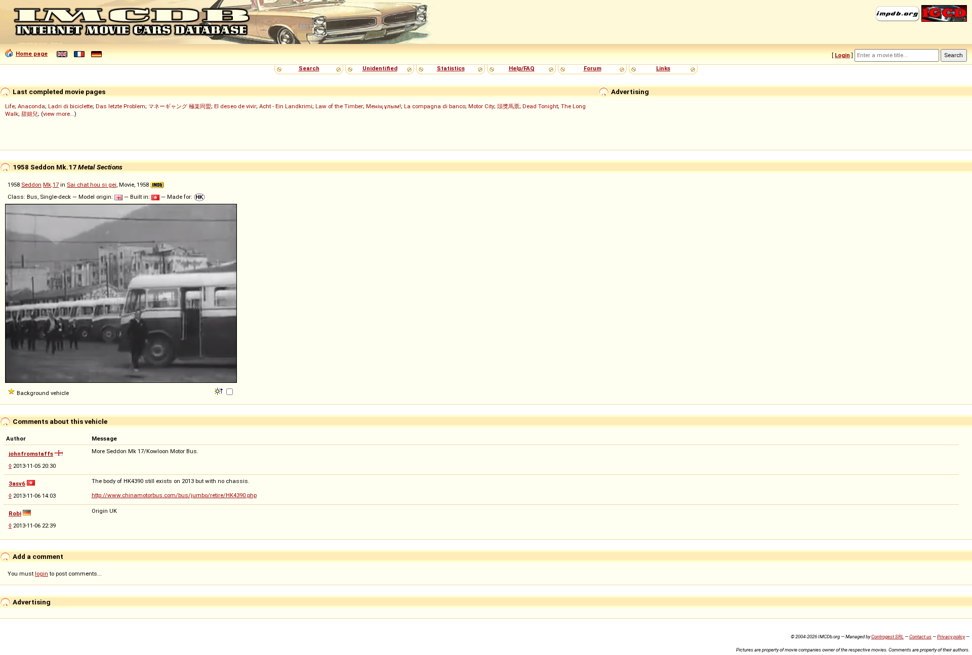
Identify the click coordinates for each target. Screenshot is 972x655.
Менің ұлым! (383, 106)
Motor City (481, 106)
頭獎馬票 (508, 106)
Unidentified (379, 68)
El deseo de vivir (235, 106)
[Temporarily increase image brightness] (219, 390)
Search (309, 68)
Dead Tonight (540, 106)
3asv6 (17, 483)
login (41, 573)
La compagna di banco (434, 106)
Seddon (31, 184)
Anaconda (31, 106)
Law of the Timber (339, 106)
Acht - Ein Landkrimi (285, 106)
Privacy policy (951, 636)
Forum (592, 68)
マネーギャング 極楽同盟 (179, 106)
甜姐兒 (29, 113)
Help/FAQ (522, 68)
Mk (47, 184)
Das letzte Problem (120, 106)
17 (56, 184)
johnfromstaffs (31, 453)
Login (842, 55)
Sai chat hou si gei (91, 184)
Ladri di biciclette (70, 106)
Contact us (920, 636)
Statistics (451, 68)
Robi (15, 513)
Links (663, 68)
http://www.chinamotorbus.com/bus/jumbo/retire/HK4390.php (174, 495)
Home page (32, 53)
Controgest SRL (887, 636)
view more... (58, 113)
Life (10, 106)
